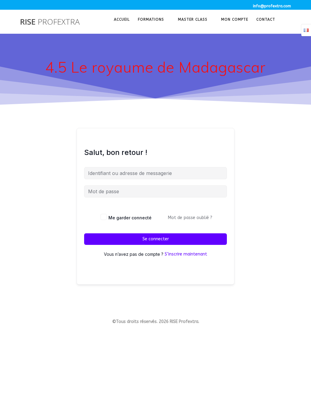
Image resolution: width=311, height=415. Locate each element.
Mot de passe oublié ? (190, 217)
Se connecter (155, 239)
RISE (50, 22)
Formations (151, 20)
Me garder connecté (130, 217)
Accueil (122, 20)
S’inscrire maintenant (186, 254)
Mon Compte (234, 20)
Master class (192, 20)
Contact (265, 20)
